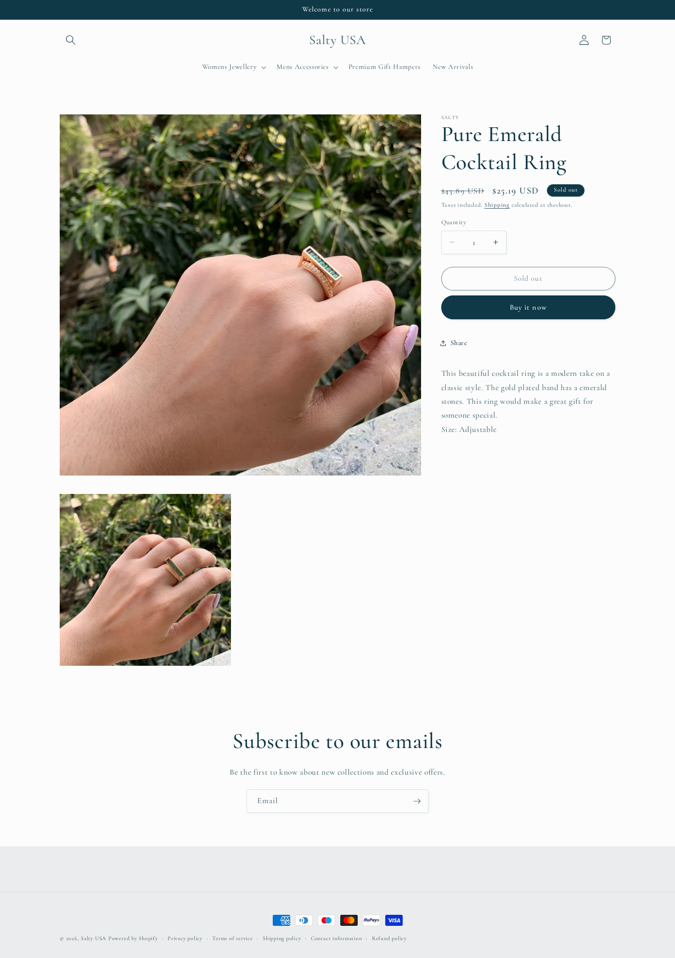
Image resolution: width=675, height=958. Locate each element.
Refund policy (389, 938)
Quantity (454, 222)
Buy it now (528, 307)
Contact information (336, 938)
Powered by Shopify (133, 938)
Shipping (497, 205)
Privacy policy (185, 938)
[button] (71, 40)
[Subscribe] (417, 801)
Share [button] (458, 343)
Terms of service (232, 938)
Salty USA (94, 938)
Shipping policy (282, 938)
